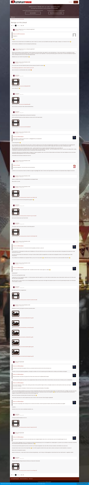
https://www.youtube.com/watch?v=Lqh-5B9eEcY (27, 197)
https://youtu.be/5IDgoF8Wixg (24, 104)
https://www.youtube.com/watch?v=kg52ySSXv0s (27, 427)
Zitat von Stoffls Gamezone (19, 34)
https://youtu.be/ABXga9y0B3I (24, 86)
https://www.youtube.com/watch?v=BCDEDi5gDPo (27, 236)
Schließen (86, 483)
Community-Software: (44, 481)
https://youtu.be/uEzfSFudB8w (24, 126)
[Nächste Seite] (23, 25)
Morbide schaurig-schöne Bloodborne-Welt (22, 62)
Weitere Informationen (80, 483)
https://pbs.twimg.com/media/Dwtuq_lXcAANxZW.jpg (23, 327)
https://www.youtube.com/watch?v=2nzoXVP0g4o (27, 470)
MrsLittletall (17, 30)
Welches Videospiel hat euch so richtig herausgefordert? (25, 29)
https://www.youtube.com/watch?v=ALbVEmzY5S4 (27, 299)
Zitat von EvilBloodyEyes (18, 136)
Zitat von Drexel (16, 165)
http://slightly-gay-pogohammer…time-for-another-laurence (22, 67)
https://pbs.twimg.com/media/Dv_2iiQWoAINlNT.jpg (23, 337)
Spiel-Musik (17, 75)
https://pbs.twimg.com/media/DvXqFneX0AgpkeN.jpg (23, 356)
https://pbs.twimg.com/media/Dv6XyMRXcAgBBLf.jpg (23, 346)
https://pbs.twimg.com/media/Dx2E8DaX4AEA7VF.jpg (23, 317)
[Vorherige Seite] (11, 25)
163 (21, 25)
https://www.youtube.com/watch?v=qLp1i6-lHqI (27, 215)
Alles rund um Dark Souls (19, 361)
